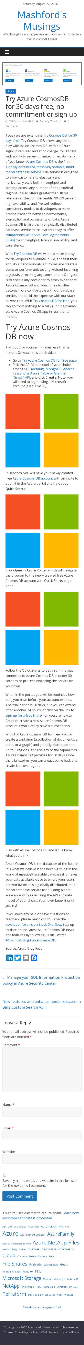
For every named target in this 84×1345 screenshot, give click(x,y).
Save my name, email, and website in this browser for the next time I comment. (40, 1183)
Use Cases (49, 1294)
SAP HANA (62, 1286)
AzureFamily (60, 1234)
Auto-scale (33, 1226)
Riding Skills (49, 1286)
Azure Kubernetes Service (16, 1243)
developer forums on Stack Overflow (33, 924)
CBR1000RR (34, 1249)
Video (59, 1294)
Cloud (8, 1255)
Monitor (47, 1279)
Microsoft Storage (21, 1278)
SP (70, 1286)
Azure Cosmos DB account (33, 478)
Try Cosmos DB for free (51, 301)
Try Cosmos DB (25, 253)
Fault (51, 1256)
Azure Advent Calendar (32, 1234)
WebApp (69, 1294)
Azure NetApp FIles (56, 1242)
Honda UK (27, 1271)
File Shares (14, 1263)
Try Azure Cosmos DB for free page (49, 360)
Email (7, 1128)
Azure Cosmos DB (40, 161)
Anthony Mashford (51, 121)
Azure (11, 91)
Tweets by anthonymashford (42, 1307)
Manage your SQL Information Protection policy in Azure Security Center (41, 980)
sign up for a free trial (22, 715)
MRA (75, 1279)
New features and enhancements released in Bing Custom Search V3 (41, 1004)
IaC (38, 1271)
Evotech (42, 1256)
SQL (75, 1286)
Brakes (22, 1249)
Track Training (35, 1294)
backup (6, 1249)
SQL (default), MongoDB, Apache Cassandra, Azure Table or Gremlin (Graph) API (43, 373)
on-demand (27, 1286)
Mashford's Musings (42, 20)
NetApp (11, 1285)
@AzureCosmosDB (41, 940)
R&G (38, 1286)
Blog (14, 1249)
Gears (64, 1264)
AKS (10, 1226)
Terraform (14, 1293)
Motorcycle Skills (63, 1279)
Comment (11, 1045)
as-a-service (20, 1226)
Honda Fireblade (11, 1271)
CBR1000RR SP (48, 1249)
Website (8, 1151)
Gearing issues (50, 1264)
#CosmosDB (15, 940)
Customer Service (26, 1256)
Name (8, 1104)
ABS (4, 1226)
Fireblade (35, 1264)
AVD (61, 1226)
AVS (67, 1226)
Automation (49, 1226)
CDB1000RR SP (66, 1249)
